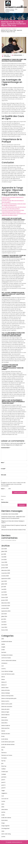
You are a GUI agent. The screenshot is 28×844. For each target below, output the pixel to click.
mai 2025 (3, 589)
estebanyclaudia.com (16, 7)
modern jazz (4, 771)
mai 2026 (3, 557)
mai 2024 (3, 622)
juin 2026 (3, 554)
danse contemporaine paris (8, 698)
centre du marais (6, 658)
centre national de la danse (8, 660)
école (2, 736)
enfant (3, 747)
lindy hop (3, 766)
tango (14, 29)
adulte (3, 644)
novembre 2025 (5, 573)
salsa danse (4, 809)
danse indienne (5, 714)
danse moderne (5, 725)
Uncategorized (5, 828)
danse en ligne (5, 712)
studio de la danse (6, 817)
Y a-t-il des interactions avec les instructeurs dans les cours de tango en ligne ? (14, 207)
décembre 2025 (5, 570)
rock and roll (4, 798)
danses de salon (5, 733)
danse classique (5, 693)
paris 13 (3, 782)
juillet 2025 (4, 584)
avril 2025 (4, 592)
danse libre (4, 723)
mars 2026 (4, 562)
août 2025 (4, 581)
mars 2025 (4, 595)
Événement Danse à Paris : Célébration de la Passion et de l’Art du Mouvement (13, 517)
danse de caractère (6, 706)
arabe (3, 649)
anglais (3, 647)
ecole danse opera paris (7, 742)
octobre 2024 (5, 608)
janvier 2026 (4, 567)
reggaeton (4, 793)
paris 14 (3, 785)
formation (4, 758)
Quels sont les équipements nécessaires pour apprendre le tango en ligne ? (14, 214)
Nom (3, 462)
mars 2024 (4, 627)
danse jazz (4, 717)
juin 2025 (3, 586)
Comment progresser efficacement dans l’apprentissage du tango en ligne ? (13, 211)
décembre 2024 (5, 603)
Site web (3, 475)
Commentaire (5, 447)
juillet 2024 (4, 616)
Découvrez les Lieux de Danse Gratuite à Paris (13, 529)
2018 (2, 639)
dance (3, 677)
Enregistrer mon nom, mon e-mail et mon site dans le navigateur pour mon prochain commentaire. (13, 484)
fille (2, 750)
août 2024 (4, 614)
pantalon (3, 777)
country (3, 668)
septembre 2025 (5, 578)
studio (3, 815)
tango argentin (5, 826)
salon (2, 804)
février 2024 (4, 630)
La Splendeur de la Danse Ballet (9, 514)
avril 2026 (4, 559)
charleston (4, 663)
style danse (4, 820)
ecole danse (4, 739)
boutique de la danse (7, 655)
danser (3, 731)
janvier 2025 (4, 600)
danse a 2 (4, 685)
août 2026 (4, 549)
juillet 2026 (4, 551)
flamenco (4, 752)
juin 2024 (3, 619)
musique (3, 774)
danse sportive (5, 728)
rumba (3, 801)
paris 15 (3, 788)
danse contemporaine (7, 695)
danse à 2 (4, 682)
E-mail (3, 468)
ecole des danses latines (7, 744)
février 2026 (4, 565)
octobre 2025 (5, 576)
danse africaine (5, 690)
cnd (2, 666)
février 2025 (4, 597)
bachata (3, 652)
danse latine (4, 720)
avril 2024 (4, 624)
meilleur (3, 769)
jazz (2, 763)
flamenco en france (6, 755)
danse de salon (5, 709)
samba (3, 812)
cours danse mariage (7, 671)
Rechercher (4, 502)
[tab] (22, 6)
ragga (3, 790)
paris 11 (3, 779)
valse (2, 831)
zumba (3, 836)
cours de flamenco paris (7, 674)
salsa (2, 807)
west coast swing (6, 834)
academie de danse (6, 641)
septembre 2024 (5, 611)
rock (2, 796)
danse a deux (4, 687)
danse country (5, 701)
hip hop (3, 761)
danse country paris (6, 704)
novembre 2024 (5, 605)
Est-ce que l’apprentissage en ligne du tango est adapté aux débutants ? (14, 204)
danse (3, 679)
